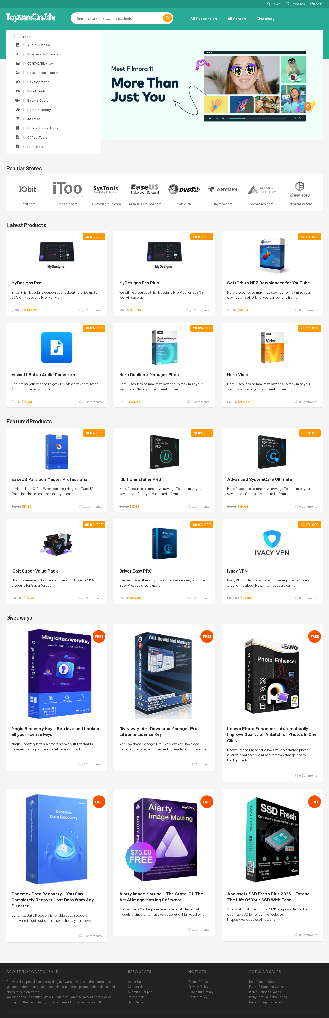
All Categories (203, 18)
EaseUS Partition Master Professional (50, 479)
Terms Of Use (198, 982)
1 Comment (202, 764)
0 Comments (92, 310)
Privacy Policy (198, 987)
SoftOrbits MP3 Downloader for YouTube (268, 282)
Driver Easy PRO (135, 571)
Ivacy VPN (237, 571)
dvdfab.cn (146, 204)
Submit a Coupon (140, 992)
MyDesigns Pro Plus (139, 282)
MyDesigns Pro (26, 282)
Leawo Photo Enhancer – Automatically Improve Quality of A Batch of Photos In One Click (272, 734)
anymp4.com (185, 204)
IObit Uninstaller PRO (140, 479)
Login (318, 4)
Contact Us (136, 987)
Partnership (136, 997)
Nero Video (238, 374)
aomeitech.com (224, 204)
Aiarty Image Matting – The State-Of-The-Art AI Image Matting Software (162, 896)
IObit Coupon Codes (263, 982)
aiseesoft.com (302, 204)
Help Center (136, 1002)
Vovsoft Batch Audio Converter (44, 374)
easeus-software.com (107, 204)
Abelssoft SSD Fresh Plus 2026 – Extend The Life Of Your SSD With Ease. (268, 896)
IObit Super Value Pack (35, 571)
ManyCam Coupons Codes (268, 997)
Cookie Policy (197, 997)
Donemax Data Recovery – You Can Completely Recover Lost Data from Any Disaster (53, 899)
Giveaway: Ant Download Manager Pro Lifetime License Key (158, 731)
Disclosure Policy (200, 992)
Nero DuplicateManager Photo (150, 374)
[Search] (167, 18)
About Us (134, 982)
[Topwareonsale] (30, 17)
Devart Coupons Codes (265, 1002)
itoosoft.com (29, 204)
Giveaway (266, 18)
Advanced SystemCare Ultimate (259, 479)
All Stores (236, 18)
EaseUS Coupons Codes (266, 987)
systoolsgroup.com (68, 204)
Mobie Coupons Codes (265, 992)
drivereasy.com (263, 204)
